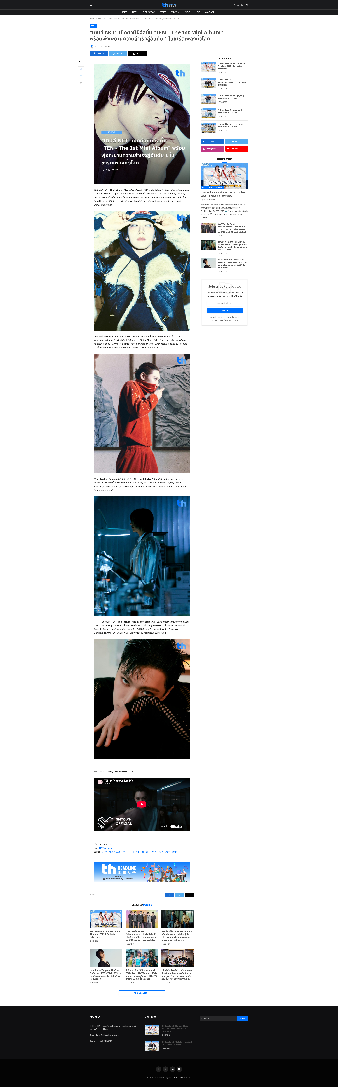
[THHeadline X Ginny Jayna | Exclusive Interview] (208, 99)
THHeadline (178, 1077)
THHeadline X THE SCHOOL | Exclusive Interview (231, 125)
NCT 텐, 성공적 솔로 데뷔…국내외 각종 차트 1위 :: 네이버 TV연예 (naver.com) (138, 851)
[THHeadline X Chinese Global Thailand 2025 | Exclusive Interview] (106, 919)
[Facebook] (81, 69)
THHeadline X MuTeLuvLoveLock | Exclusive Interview (232, 82)
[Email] (81, 83)
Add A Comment (142, 993)
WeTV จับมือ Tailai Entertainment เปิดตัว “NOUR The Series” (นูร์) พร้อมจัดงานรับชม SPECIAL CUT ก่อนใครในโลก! (141, 936)
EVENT (188, 12)
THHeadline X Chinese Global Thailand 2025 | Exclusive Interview (105, 934)
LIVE (198, 12)
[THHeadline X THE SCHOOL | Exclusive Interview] (208, 128)
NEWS (135, 12)
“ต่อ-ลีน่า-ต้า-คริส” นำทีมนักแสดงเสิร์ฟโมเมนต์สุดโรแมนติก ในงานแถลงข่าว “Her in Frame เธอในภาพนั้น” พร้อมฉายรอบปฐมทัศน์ (176, 975)
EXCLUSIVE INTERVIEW (212, 187)
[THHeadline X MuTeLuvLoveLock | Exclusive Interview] (208, 83)
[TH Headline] (169, 4)
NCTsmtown (105, 848)
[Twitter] (81, 76)
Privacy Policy (223, 320)
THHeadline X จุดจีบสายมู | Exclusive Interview (230, 111)
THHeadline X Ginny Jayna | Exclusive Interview (231, 97)
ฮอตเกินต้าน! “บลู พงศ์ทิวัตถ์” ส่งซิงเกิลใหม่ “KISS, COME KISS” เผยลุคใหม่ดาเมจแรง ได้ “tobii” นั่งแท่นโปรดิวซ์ (105, 975)
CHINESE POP (149, 12)
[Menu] (91, 5)
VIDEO (174, 12)
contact (209, 12)
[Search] (247, 5)
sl (98, 46)
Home (124, 12)
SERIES (163, 12)
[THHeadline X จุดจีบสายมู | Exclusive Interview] (208, 113)
